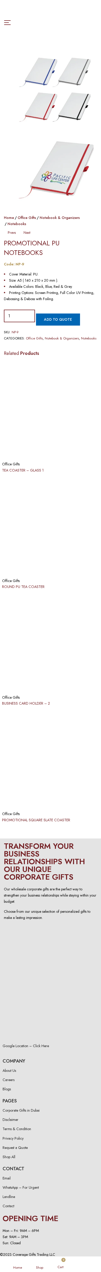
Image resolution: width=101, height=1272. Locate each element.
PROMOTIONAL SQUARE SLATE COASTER (36, 820)
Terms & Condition (17, 1128)
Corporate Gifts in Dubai (21, 1110)
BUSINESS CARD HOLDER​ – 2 (26, 703)
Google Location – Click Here (26, 1045)
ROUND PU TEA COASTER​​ (23, 586)
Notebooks (17, 223)
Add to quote (58, 319)
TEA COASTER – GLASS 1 (23, 470)
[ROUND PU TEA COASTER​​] (50, 526)
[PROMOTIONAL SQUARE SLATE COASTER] (50, 760)
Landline (9, 1196)
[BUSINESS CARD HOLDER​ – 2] (50, 643)
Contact (8, 1206)
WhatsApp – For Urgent (21, 1187)
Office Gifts (27, 217)
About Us (9, 1070)
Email (7, 1178)
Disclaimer (10, 1119)
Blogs (7, 1089)
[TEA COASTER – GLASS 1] (50, 410)
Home (9, 217)
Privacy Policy (13, 1138)
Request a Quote (15, 1147)
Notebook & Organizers (60, 217)
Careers (9, 1079)
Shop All (9, 1156)
